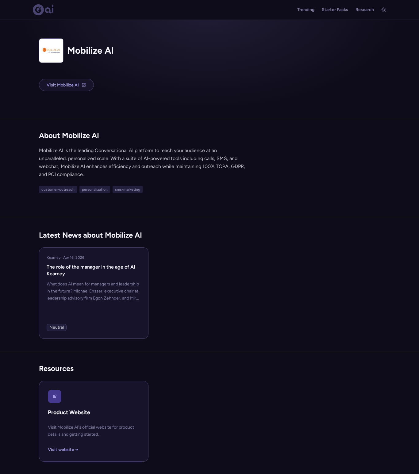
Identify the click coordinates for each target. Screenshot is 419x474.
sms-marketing (127, 189)
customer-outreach (58, 189)
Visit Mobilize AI (63, 85)
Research (365, 9)
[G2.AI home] (43, 9)
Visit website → (63, 449)
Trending (305, 9)
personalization (95, 189)
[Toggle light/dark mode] (383, 9)
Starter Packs (335, 9)
